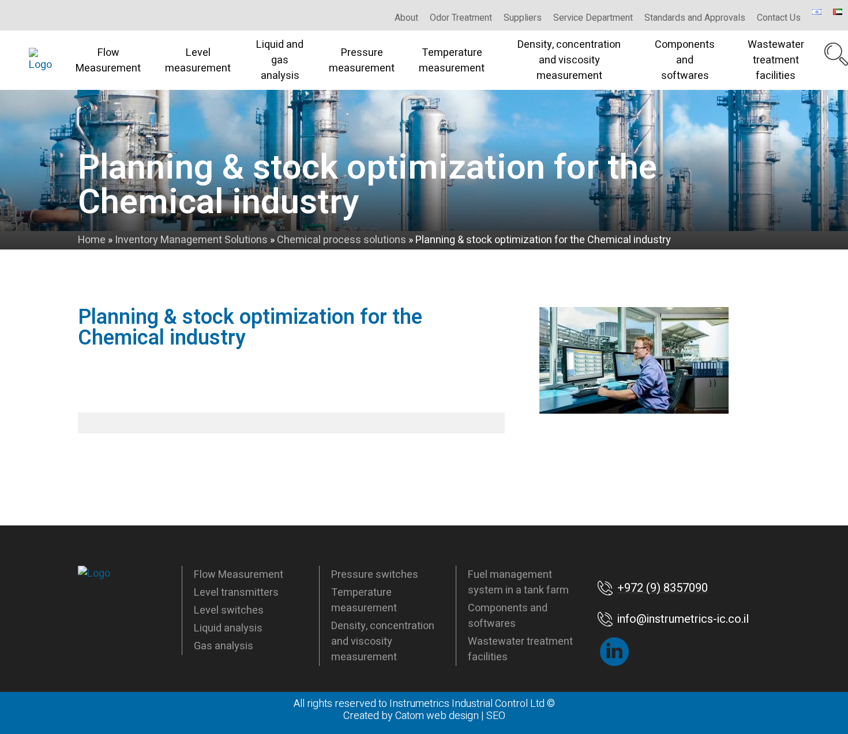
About (406, 18)
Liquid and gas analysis (279, 60)
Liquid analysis (228, 628)
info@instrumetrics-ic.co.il (683, 619)
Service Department (593, 18)
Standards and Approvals (694, 18)
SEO (495, 716)
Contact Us (779, 18)
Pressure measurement (362, 60)
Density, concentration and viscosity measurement (569, 60)
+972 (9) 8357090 (662, 588)
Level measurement (198, 60)
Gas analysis (223, 646)
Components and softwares (685, 60)
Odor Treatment (461, 18)
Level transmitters (236, 592)
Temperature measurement (452, 60)
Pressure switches (374, 574)
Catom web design (437, 716)
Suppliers (523, 18)
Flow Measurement (108, 60)
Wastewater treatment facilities (776, 60)
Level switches (229, 610)
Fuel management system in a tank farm (518, 582)
